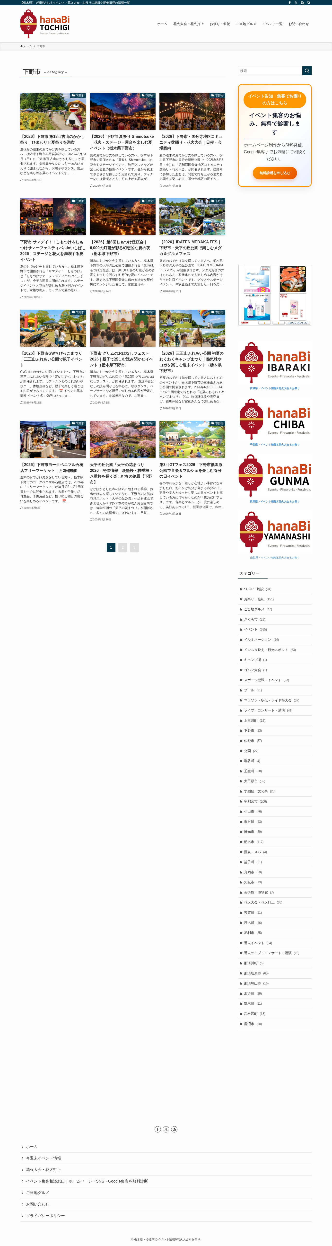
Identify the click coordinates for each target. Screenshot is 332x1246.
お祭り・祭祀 (259, 599)
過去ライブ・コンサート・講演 (271, 953)
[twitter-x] (296, 2)
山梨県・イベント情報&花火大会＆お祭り (275, 557)
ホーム (32, 1147)
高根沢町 (254, 1014)
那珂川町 (253, 963)
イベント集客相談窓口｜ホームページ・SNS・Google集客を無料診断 (87, 1181)
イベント (255, 629)
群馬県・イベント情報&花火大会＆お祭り (275, 501)
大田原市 (254, 781)
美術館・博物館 (259, 892)
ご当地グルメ (258, 609)
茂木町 (253, 923)
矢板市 (253, 882)
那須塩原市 (256, 973)
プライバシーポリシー (45, 1216)
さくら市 (254, 619)
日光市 (253, 832)
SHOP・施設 (257, 589)
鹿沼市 (253, 1024)
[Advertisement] (275, 225)
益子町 (253, 862)
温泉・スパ (255, 852)
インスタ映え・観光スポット (270, 650)
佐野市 (253, 741)
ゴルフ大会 (255, 670)
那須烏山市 (256, 983)
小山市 (253, 811)
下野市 (253, 730)
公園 (251, 751)
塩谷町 (252, 761)
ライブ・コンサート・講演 (268, 710)
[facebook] (290, 2)
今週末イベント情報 (43, 1158)
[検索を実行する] (307, 70)
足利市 (253, 933)
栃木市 (253, 842)
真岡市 (253, 872)
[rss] (302, 2)
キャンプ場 (255, 660)
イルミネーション (261, 639)
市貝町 (253, 822)
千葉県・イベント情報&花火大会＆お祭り (275, 444)
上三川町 (254, 720)
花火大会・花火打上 (263, 902)
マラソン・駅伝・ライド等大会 (271, 700)
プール (253, 690)
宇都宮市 (255, 801)
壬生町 (253, 771)
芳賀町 (253, 912)
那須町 (253, 993)
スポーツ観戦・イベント (266, 680)
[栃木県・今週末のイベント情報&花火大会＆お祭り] (45, 23)
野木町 (253, 1003)
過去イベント (258, 943)
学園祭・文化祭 (259, 791)
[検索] (309, 2)
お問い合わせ (37, 1204)
